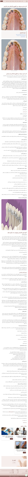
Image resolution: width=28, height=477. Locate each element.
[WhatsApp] (26, 475)
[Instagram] (14, 474)
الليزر (18, 471)
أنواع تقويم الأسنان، (10, 411)
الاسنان (18, 472)
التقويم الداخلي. (25, 111)
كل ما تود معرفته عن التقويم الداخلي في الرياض (21, 34)
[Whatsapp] (11, 474)
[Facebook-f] (16, 474)
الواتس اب (23, 420)
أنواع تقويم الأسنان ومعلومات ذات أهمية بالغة (21, 35)
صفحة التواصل (25, 422)
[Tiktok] (13, 474)
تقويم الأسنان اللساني (23, 36)
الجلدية (18, 470)
